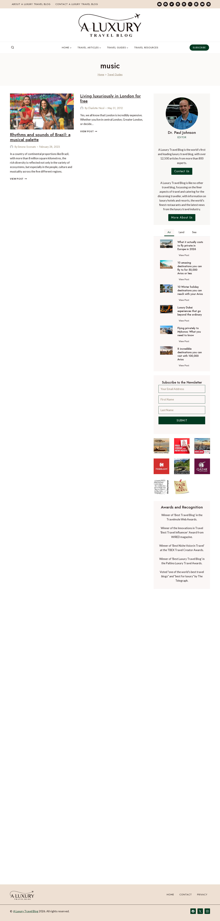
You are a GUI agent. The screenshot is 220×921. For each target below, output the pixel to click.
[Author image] (11, 146)
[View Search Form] (12, 47)
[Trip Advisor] (190, 4)
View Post (18, 178)
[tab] (169, 232)
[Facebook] (165, 4)
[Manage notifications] (211, 912)
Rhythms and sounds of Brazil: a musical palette (40, 137)
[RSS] (208, 4)
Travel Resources (146, 47)
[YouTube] (202, 4)
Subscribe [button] (199, 47)
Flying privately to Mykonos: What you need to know (189, 331)
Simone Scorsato (27, 147)
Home (101, 74)
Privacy (202, 894)
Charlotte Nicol (96, 108)
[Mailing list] (159, 4)
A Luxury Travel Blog (25, 911)
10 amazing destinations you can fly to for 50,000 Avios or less (189, 268)
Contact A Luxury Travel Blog (76, 4)
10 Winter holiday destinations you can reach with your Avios (190, 290)
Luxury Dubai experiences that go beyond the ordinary (189, 311)
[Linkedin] (178, 4)
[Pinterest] (184, 4)
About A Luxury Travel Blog (31, 4)
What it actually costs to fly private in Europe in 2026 (190, 245)
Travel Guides (115, 74)
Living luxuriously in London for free (110, 98)
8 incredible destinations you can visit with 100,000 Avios (189, 354)
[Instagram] (196, 4)
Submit (182, 420)
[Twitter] (171, 4)
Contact (185, 894)
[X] (200, 911)
